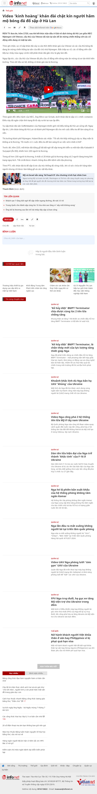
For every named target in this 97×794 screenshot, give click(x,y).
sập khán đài (18, 225)
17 (24, 701)
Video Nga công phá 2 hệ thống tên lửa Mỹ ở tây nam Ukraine (70, 418)
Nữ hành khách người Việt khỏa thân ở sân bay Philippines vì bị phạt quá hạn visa (71, 638)
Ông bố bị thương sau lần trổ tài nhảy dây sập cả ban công (31, 209)
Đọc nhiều (13, 673)
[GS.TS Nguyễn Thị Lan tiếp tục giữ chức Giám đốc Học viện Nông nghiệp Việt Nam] (84, 275)
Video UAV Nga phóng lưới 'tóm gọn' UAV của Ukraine (71, 563)
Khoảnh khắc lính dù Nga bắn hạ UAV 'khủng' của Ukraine (71, 382)
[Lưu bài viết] (25, 27)
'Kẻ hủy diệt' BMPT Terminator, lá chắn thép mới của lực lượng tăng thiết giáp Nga (72, 348)
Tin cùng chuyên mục (15, 299)
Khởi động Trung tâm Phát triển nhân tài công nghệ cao (36, 288)
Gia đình (44, 766)
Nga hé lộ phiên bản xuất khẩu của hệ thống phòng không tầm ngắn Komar (71, 493)
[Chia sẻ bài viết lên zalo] (9, 27)
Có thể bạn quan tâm (15, 264)
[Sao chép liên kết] (19, 27)
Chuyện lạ (77, 766)
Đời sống (11, 766)
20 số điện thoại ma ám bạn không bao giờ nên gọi (24, 725)
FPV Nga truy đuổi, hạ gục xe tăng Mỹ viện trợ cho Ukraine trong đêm (72, 602)
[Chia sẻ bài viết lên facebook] (4, 27)
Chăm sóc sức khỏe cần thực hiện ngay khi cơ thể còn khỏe (60, 288)
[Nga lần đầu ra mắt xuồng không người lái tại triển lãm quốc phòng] (25, 536)
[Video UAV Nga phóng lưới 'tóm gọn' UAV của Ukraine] (25, 573)
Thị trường (22, 766)
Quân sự (55, 304)
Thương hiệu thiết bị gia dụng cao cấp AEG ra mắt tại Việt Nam (13, 288)
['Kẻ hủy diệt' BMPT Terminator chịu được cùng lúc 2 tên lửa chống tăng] (25, 319)
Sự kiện (5, 770)
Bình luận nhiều (36, 673)
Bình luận (8, 219)
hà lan (31, 225)
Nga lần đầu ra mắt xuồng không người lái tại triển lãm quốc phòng (72, 527)
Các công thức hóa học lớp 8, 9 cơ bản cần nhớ (22, 716)
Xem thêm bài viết (48, 666)
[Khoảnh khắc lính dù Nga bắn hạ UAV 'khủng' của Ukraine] (25, 391)
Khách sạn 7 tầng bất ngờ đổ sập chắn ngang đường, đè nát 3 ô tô (35, 200)
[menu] (4, 3)
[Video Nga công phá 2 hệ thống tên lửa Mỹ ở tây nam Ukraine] (25, 427)
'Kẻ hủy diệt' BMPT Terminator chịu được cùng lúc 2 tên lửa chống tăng (70, 311)
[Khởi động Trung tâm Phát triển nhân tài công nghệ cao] (36, 275)
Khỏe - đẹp (65, 766)
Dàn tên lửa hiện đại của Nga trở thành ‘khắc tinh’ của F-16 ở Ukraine (71, 457)
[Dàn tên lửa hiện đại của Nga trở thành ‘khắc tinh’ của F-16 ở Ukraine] (25, 464)
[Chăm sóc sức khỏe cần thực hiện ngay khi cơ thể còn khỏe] (60, 275)
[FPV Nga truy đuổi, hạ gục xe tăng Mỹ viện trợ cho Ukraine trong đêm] (25, 609)
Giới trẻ (54, 766)
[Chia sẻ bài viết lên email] (14, 27)
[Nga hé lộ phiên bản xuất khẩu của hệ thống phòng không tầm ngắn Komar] (25, 500)
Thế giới (9, 11)
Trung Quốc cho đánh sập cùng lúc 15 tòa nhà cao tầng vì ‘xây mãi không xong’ (40, 205)
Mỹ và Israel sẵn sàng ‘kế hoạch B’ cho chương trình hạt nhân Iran (54, 175)
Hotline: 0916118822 (59, 3)
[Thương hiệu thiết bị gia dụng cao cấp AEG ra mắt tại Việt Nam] (13, 275)
